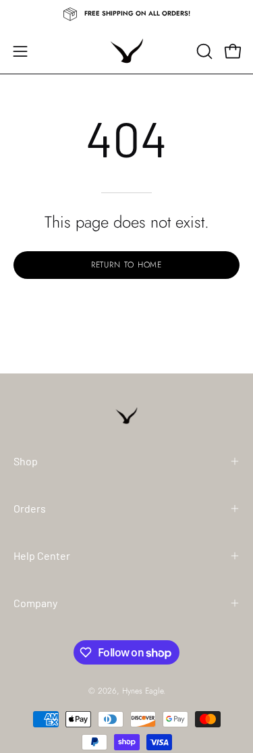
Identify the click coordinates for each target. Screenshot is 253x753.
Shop (25, 461)
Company (35, 602)
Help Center (41, 555)
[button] (203, 51)
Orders (29, 508)
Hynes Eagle (142, 691)
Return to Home (127, 265)
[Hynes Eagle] (127, 50)
